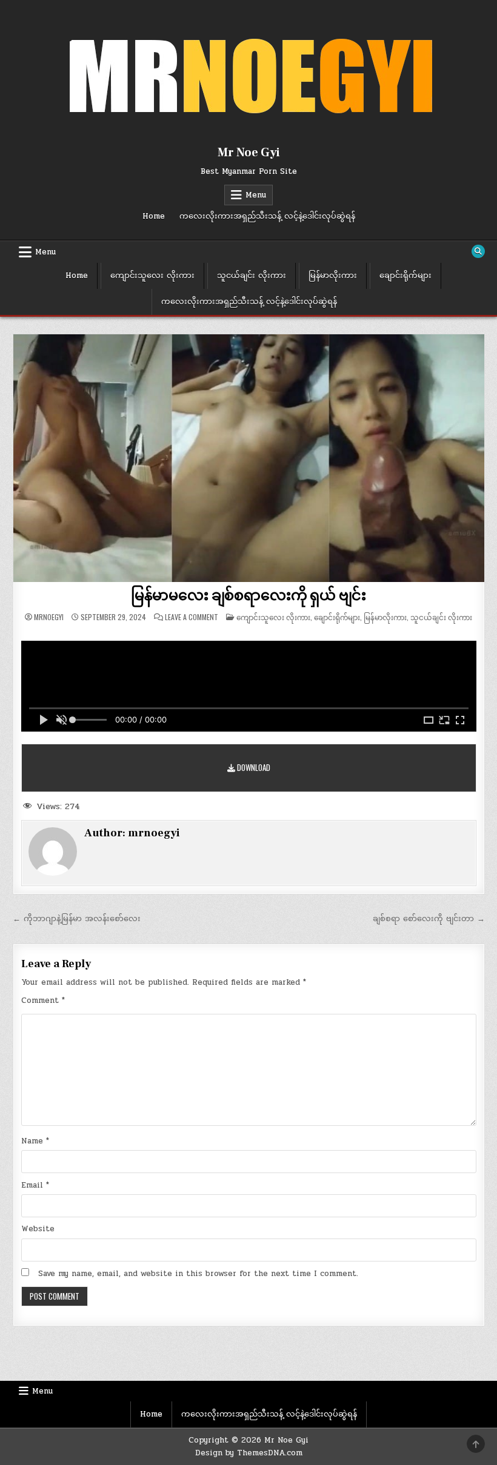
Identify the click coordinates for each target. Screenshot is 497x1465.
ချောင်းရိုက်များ (405, 276)
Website (38, 1229)
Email (35, 1185)
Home (153, 216)
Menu (255, 195)
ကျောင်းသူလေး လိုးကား (152, 276)
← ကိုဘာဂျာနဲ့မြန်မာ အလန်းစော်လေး (77, 919)
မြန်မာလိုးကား (333, 276)
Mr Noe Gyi (249, 152)
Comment (43, 1000)
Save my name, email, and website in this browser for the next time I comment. (198, 1274)
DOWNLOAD (252, 767)
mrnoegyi (49, 617)
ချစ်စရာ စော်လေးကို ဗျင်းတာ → (429, 919)
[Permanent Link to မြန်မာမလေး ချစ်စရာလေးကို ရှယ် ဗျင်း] (249, 458)
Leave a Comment (191, 617)
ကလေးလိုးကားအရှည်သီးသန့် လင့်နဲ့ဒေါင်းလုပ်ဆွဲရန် (267, 216)
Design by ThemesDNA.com (248, 1453)
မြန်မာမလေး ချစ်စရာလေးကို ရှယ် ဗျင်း (248, 595)
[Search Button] (478, 251)
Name (35, 1141)
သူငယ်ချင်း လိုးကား (251, 276)
